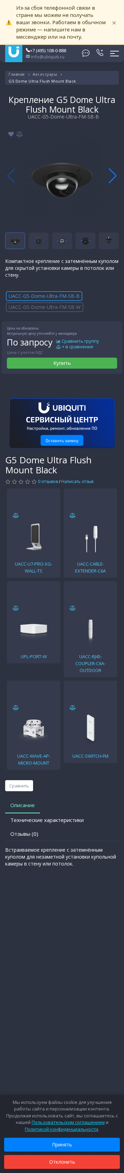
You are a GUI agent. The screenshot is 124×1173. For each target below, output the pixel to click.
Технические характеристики (47, 819)
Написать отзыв (77, 481)
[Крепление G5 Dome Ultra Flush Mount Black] (62, 176)
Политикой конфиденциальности (61, 1129)
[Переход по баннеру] (62, 423)
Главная (17, 74)
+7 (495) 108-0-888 (48, 50)
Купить (62, 362)
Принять (62, 1144)
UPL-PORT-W (34, 656)
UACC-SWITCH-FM (90, 756)
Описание (22, 805)
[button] (112, 175)
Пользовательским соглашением (68, 1122)
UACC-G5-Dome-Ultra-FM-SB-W (45, 307)
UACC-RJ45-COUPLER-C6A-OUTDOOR (90, 663)
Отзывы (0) (24, 833)
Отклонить (62, 1161)
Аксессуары (45, 74)
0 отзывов (48, 481)
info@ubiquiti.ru (47, 57)
